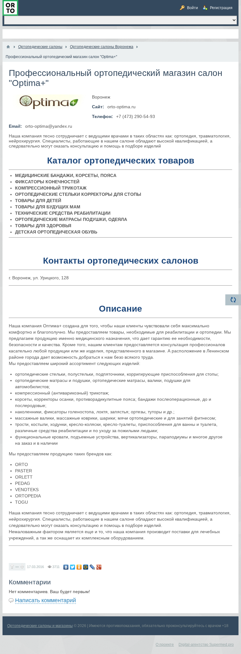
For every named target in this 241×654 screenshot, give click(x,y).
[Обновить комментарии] (233, 299)
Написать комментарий (45, 600)
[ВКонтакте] (66, 567)
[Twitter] (72, 567)
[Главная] (8, 47)
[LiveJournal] (92, 567)
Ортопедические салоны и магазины (40, 626)
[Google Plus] (99, 567)
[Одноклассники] (79, 567)
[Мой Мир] (86, 567)
